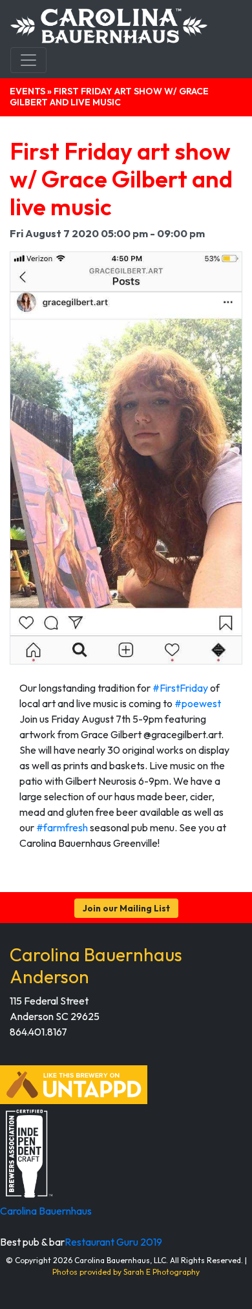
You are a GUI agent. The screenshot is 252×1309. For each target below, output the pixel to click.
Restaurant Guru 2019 (113, 1241)
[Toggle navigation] (28, 60)
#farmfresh (62, 827)
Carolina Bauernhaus (46, 1210)
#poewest (197, 703)
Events (27, 91)
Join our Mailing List (126, 908)
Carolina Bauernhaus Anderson (96, 965)
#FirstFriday (180, 687)
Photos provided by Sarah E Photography (126, 1272)
